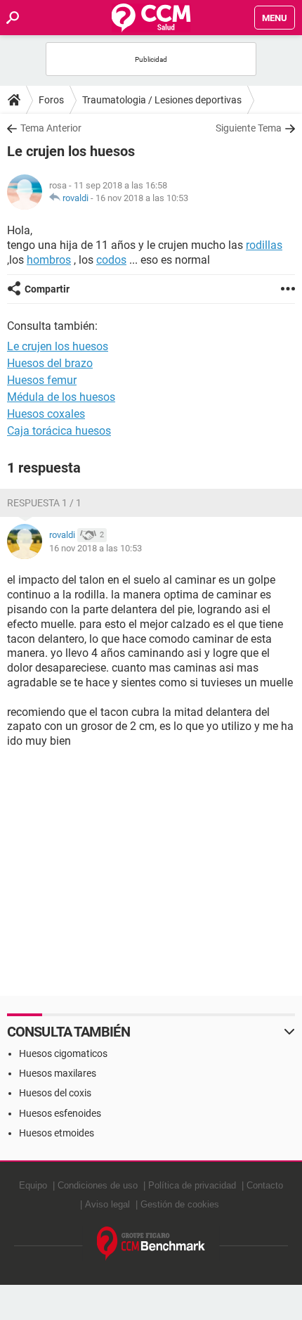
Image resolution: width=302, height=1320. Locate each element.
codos (111, 260)
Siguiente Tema (249, 128)
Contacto (265, 1185)
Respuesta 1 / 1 (44, 502)
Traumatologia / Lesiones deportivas (162, 99)
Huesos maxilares (57, 1073)
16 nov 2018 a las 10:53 (142, 198)
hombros (49, 260)
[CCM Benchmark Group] (151, 1243)
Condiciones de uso (98, 1185)
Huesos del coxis (55, 1092)
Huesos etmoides (56, 1133)
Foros (51, 99)
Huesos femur (42, 380)
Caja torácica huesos (59, 430)
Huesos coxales (46, 414)
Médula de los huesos (61, 397)
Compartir (47, 289)
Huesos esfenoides (60, 1113)
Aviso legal (107, 1204)
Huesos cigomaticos (63, 1053)
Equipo (33, 1185)
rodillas (264, 245)
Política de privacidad (192, 1185)
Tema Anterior (50, 128)
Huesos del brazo (50, 363)
